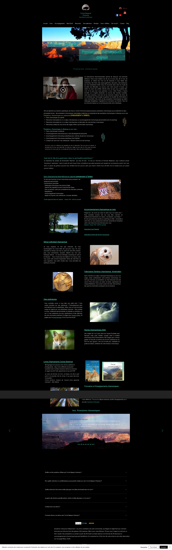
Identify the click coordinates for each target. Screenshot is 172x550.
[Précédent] (9, 430)
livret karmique (57, 317)
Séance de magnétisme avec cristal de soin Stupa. (59, 187)
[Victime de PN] (83, 444)
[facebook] (117, 15)
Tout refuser (153, 547)
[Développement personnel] (81, 444)
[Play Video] (63, 89)
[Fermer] (170, 547)
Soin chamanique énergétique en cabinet (60, 176)
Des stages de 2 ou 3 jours (92, 333)
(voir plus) (128, 419)
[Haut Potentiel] (85, 444)
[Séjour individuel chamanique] (88, 444)
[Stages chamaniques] (90, 444)
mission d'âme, (75, 315)
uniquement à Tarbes (84, 176)
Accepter (163, 547)
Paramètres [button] (144, 547)
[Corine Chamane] (120, 15)
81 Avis (84, 523)
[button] (125, 12)
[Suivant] (162, 430)
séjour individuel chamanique (104, 276)
